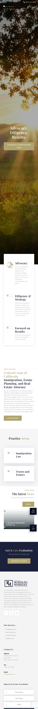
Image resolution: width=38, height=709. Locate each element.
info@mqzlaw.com (9, 674)
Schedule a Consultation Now (19, 146)
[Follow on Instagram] (11, 613)
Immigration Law (24, 455)
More (28, 504)
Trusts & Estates (11, 635)
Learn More (12, 418)
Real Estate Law (11, 632)
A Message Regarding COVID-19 (15, 523)
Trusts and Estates (22, 473)
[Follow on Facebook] (6, 613)
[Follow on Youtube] (17, 613)
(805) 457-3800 (31, 2)
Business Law (10, 638)
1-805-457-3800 (9, 667)
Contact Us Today (19, 561)
